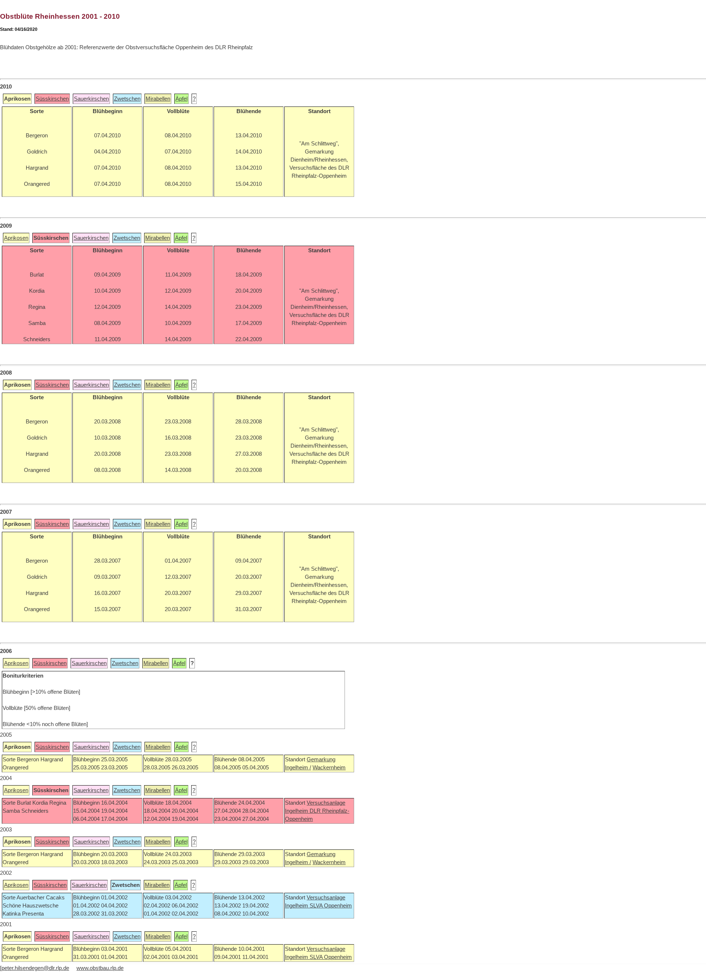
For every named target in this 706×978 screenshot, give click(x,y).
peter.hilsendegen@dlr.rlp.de (35, 968)
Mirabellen (158, 99)
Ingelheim (297, 811)
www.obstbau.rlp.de (100, 968)
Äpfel (181, 99)
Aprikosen (16, 238)
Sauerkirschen (91, 99)
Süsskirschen (52, 99)
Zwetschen (127, 99)
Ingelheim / (298, 768)
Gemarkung (321, 759)
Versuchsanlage (326, 803)
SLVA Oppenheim (331, 906)
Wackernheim (329, 768)
